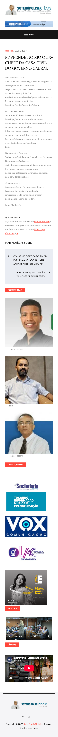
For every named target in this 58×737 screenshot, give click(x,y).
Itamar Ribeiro (14, 217)
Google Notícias (42, 221)
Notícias (9, 50)
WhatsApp (39, 229)
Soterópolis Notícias (33, 724)
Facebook (9, 233)
